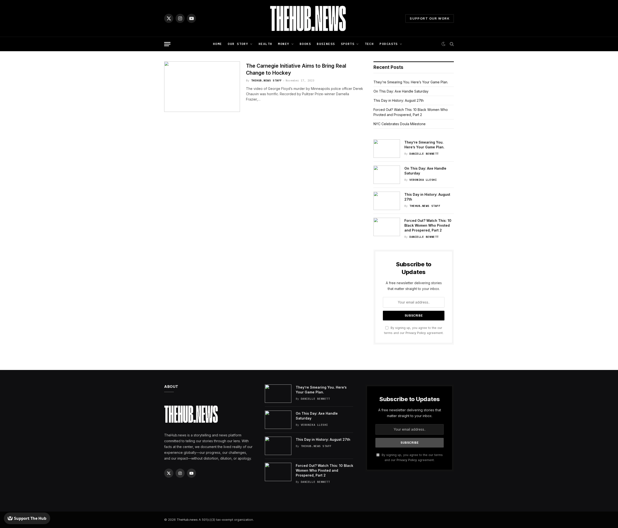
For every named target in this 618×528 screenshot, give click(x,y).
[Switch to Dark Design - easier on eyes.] (443, 44)
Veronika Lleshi (423, 179)
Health (265, 44)
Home (217, 44)
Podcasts (388, 44)
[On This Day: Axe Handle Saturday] (386, 175)
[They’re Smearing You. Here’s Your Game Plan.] (386, 148)
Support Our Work (429, 18)
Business (326, 44)
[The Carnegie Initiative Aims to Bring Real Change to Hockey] (202, 86)
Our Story (238, 44)
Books (305, 44)
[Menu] (167, 44)
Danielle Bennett (424, 153)
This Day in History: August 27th (398, 100)
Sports (348, 44)
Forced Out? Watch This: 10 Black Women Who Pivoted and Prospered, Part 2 (427, 225)
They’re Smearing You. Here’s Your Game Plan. (410, 82)
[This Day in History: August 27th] (386, 201)
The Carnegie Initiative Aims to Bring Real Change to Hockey (296, 69)
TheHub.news (187, 519)
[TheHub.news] (309, 18)
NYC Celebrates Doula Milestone (399, 124)
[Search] (451, 44)
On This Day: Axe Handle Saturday (400, 91)
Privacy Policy (416, 333)
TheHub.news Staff (266, 80)
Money (283, 44)
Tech (369, 44)
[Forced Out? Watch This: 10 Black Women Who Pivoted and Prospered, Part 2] (386, 227)
